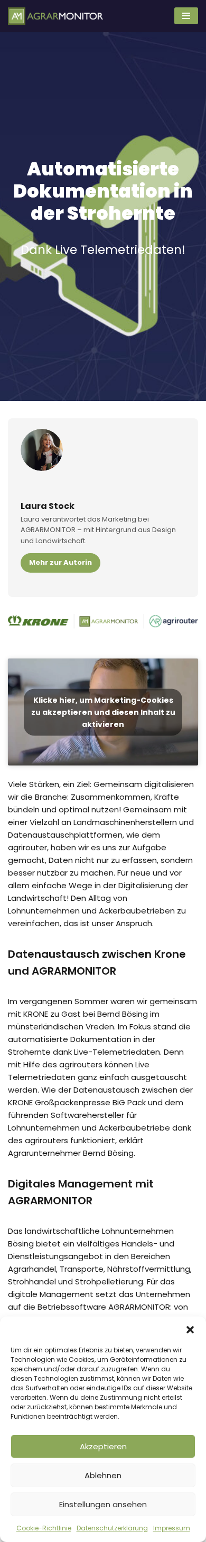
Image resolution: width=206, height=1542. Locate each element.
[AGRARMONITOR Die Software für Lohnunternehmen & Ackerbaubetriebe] (55, 16)
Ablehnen (103, 1475)
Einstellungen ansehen (103, 1504)
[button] (190, 1329)
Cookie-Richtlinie (43, 1528)
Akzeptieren (103, 1446)
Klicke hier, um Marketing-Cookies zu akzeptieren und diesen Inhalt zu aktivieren (103, 711)
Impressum (171, 1528)
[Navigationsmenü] (186, 15)
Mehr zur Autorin (60, 562)
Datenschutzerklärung (112, 1528)
